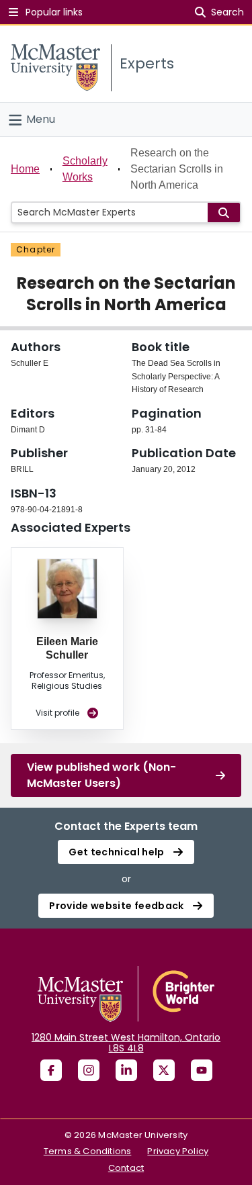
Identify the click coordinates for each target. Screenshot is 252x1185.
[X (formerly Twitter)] (164, 1070)
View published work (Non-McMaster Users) (101, 775)
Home (25, 169)
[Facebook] (51, 1070)
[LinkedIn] (126, 1070)
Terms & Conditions (88, 1151)
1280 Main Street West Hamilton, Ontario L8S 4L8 (126, 1042)
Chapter (35, 249)
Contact (126, 1168)
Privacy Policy (177, 1151)
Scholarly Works (85, 169)
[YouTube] (201, 1070)
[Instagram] (88, 1070)
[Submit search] (224, 212)
